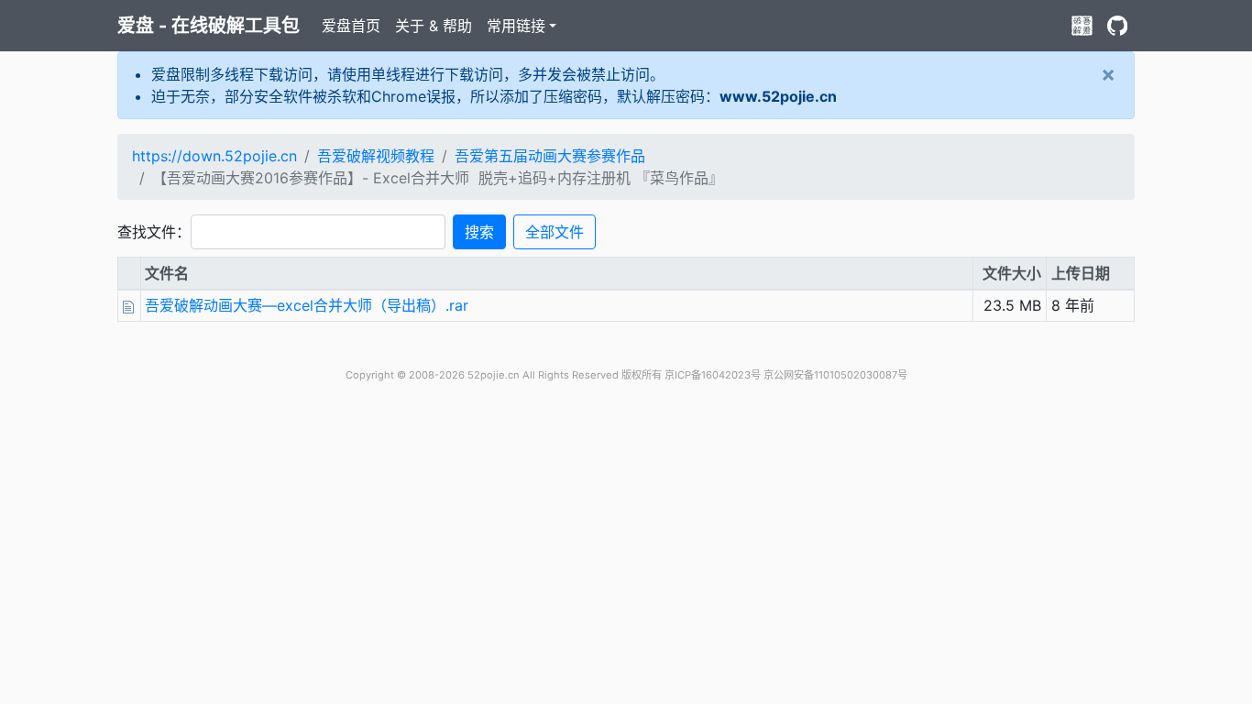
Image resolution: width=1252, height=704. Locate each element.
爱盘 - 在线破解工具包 (208, 26)
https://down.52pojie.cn (214, 156)
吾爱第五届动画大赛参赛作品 (550, 156)
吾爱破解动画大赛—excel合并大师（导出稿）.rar (306, 305)
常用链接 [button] (516, 25)
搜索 (479, 232)
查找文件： (154, 232)
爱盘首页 (351, 25)
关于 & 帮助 (433, 25)
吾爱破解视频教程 (375, 156)
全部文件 (554, 232)
